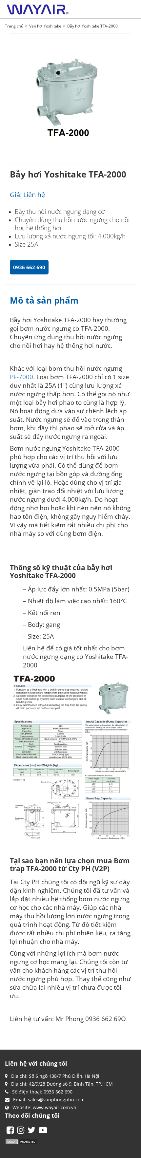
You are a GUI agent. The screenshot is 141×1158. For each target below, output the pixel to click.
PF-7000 (21, 377)
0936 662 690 (29, 267)
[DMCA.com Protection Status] (21, 1141)
